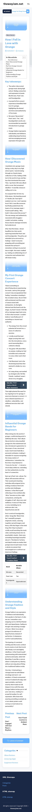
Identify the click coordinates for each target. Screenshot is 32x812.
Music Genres (11, 35)
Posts (4, 786)
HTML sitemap (8, 797)
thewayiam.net (13, 3)
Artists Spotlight (10, 759)
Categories (7, 783)
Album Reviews (9, 755)
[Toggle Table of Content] (23, 57)
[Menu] (28, 4)
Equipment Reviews (11, 763)
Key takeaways (12, 60)
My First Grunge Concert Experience (14, 67)
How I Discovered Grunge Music (14, 63)
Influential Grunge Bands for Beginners (15, 71)
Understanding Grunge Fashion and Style (13, 75)
